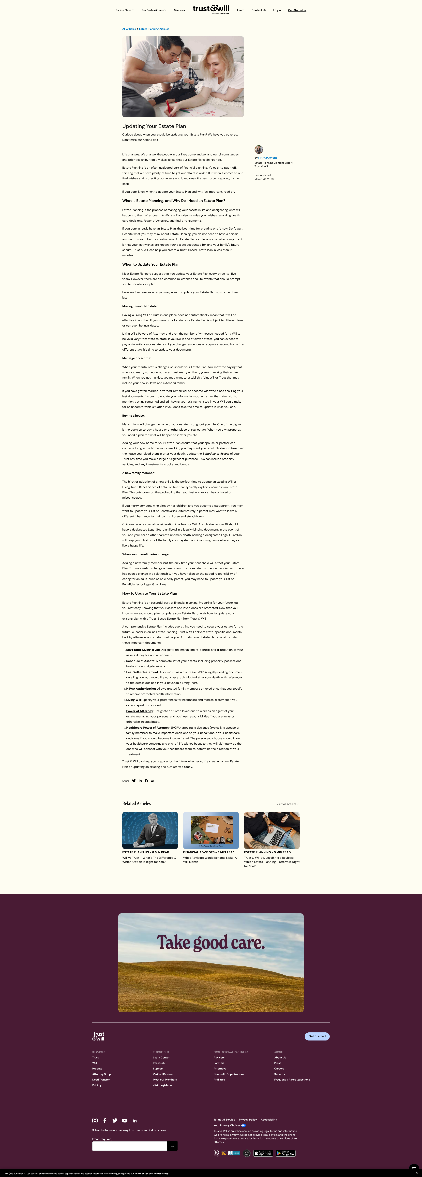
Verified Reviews (163, 1074)
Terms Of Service (224, 1119)
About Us (280, 1057)
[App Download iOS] (263, 1153)
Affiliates (219, 1079)
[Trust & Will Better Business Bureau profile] (234, 1153)
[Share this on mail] (152, 780)
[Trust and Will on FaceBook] (104, 1120)
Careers (279, 1068)
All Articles (129, 29)
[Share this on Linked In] (140, 780)
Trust (95, 1057)
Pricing (96, 1085)
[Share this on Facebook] (146, 780)
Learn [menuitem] (240, 10)
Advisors (219, 1057)
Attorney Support (103, 1074)
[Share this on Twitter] (134, 781)
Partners (219, 1063)
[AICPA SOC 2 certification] (247, 1153)
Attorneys (220, 1068)
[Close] (416, 1173)
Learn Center (161, 1057)
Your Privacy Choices (227, 1125)
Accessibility (269, 1119)
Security (279, 1074)
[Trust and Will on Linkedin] (134, 1120)
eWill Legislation (163, 1085)
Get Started (317, 1036)
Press (277, 1063)
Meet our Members (165, 1079)
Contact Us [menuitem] (259, 10)
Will (94, 1063)
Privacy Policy (248, 1119)
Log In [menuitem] (277, 10)
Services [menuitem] (179, 10)
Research (159, 1063)
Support (158, 1068)
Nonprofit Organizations (229, 1074)
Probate (97, 1068)
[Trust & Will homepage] (211, 10)
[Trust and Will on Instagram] (95, 1120)
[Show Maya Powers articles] (259, 149)
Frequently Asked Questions (292, 1079)
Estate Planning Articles (154, 29)
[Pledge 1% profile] (224, 1153)
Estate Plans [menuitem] (123, 10)
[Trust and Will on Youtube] (124, 1120)
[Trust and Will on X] (115, 1120)
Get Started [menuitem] (297, 10)
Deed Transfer (101, 1079)
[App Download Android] (286, 1153)
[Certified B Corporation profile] (216, 1153)
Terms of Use (142, 1173)
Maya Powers (267, 157)
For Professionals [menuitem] (153, 10)
